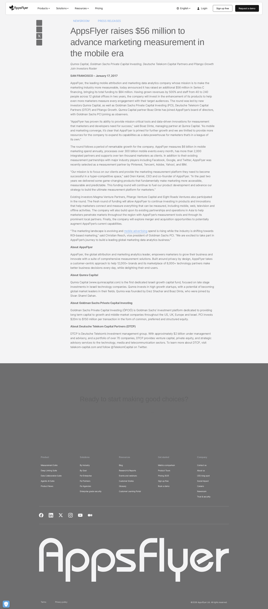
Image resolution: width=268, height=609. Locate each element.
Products (43, 8)
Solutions (61, 8)
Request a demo (247, 8)
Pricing (99, 8)
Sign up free (222, 8)
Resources (81, 8)
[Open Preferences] (6, 604)
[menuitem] (44, 8)
